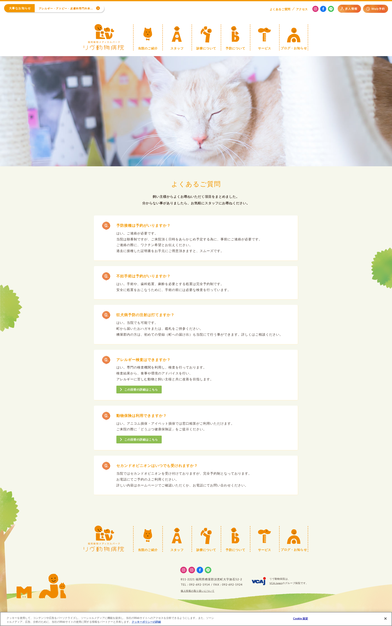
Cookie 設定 (300, 618)
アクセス (302, 9)
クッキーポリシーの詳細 (146, 621)
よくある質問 (280, 9)
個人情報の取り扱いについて (197, 590)
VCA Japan (276, 583)
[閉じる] (385, 618)
